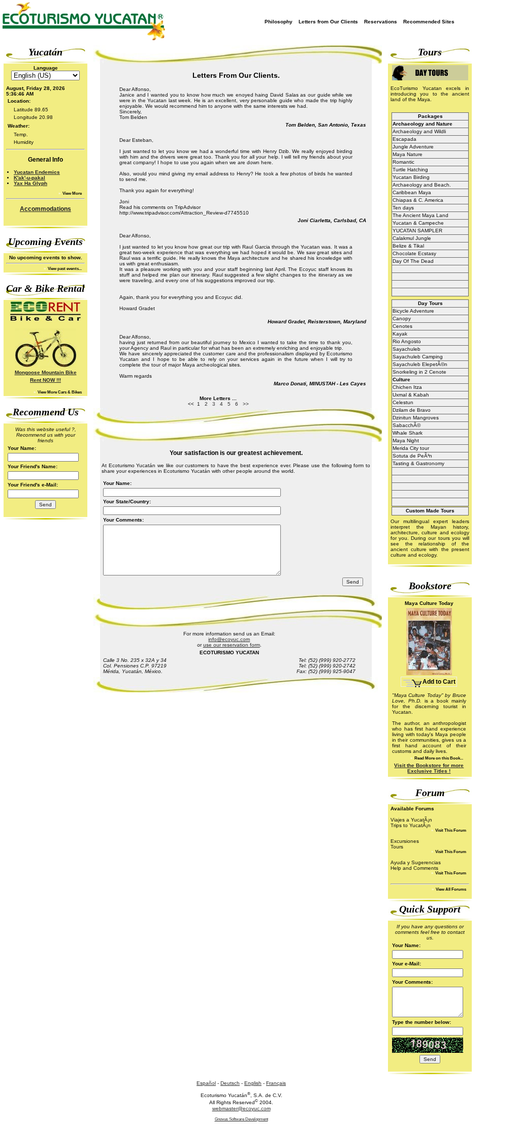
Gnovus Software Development (241, 1119)
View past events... (64, 268)
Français (276, 1083)
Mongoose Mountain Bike (46, 372)
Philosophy (278, 21)
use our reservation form (231, 645)
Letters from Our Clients (328, 21)
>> (246, 404)
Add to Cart (439, 681)
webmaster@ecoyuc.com (241, 1108)
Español (206, 1083)
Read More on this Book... (438, 758)
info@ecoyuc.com (229, 639)
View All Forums (450, 889)
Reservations (380, 21)
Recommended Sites (428, 21)
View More (71, 193)
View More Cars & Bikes (59, 392)
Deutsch (230, 1083)
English (253, 1083)
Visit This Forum (450, 830)
